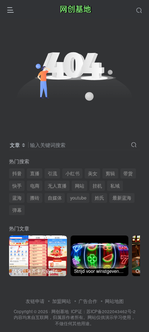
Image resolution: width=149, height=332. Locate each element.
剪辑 (110, 173)
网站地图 (114, 301)
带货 (128, 173)
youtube (78, 197)
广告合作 (87, 301)
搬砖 (34, 197)
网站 (79, 186)
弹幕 (17, 210)
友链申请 (35, 301)
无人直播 (57, 186)
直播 (34, 173)
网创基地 (60, 311)
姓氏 (99, 197)
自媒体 (55, 197)
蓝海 (17, 197)
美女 (92, 173)
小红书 (72, 173)
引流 (52, 173)
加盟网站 (61, 301)
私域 (115, 186)
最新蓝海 (121, 197)
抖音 (17, 173)
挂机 (97, 186)
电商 (34, 186)
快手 (17, 186)
